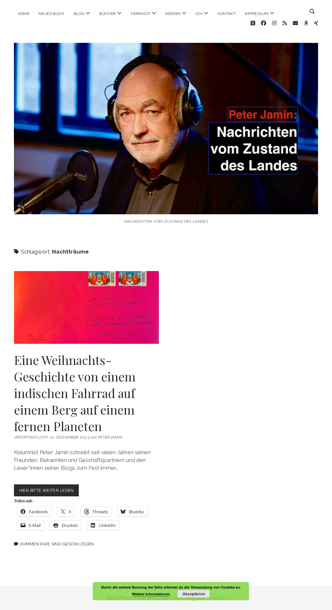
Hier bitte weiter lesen (49, 492)
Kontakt (227, 13)
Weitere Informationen (151, 593)
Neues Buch (52, 13)
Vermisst (140, 13)
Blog (79, 13)
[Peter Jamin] (166, 207)
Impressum (256, 13)
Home (24, 13)
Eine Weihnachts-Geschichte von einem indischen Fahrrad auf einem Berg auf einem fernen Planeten (86, 307)
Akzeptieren (194, 594)
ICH (199, 13)
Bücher (107, 13)
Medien (173, 13)
